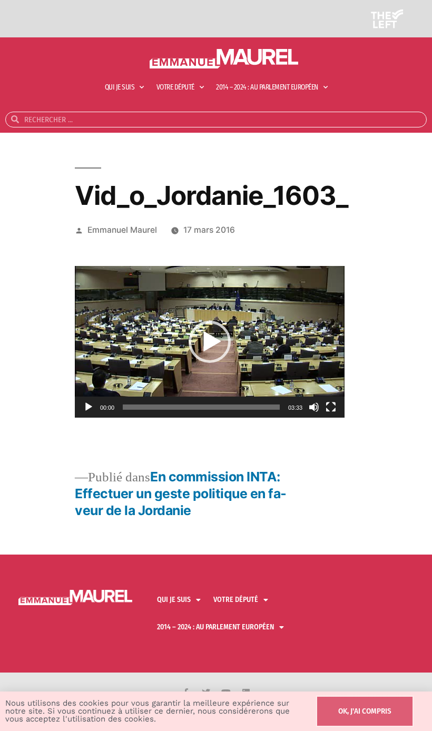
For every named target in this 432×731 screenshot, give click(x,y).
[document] (216, 365)
